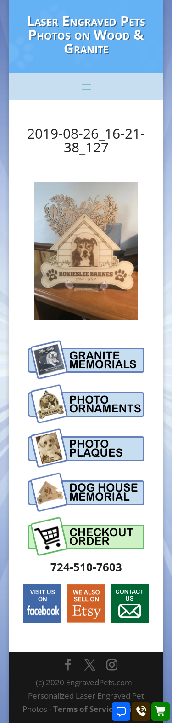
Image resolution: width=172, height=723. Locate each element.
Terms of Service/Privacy (101, 709)
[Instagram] (111, 665)
